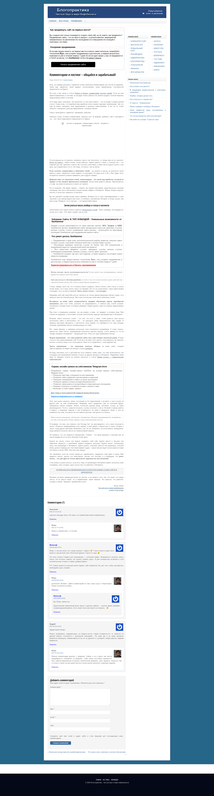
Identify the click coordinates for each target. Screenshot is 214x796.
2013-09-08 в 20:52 (59, 598)
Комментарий (55, 687)
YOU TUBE (158, 59)
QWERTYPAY (159, 48)
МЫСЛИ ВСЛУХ (137, 45)
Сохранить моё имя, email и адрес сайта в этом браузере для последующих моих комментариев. (86, 737)
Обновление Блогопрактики (140, 83)
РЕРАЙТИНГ (158, 45)
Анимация (114, 780)
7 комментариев (67, 80)
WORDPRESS (159, 56)
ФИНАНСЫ (135, 68)
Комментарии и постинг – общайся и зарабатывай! (83, 74)
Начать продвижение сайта (73, 64)
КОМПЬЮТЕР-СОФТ (138, 41)
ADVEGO (157, 41)
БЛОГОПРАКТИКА (138, 61)
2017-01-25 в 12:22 (55, 626)
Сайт (52, 726)
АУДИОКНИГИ (159, 63)
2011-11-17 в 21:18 (55, 511)
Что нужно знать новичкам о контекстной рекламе (107, 752)
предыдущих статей (89, 210)
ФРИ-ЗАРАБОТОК (137, 72)
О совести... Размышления (140, 103)
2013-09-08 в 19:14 (55, 547)
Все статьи (63, 21)
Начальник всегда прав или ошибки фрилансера (67, 752)
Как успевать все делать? (140, 86)
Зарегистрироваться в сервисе (66, 396)
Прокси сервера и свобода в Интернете (145, 106)
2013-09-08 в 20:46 (57, 580)
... (85, 21)
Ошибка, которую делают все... (142, 96)
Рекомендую (76, 21)
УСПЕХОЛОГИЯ (137, 65)
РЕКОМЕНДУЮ (136, 54)
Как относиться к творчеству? (141, 99)
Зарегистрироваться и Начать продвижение (73, 265)
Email (52, 717)
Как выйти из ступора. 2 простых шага (144, 119)
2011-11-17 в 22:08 (57, 527)
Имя (52, 709)
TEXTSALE (158, 52)
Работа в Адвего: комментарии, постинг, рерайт (93, 93)
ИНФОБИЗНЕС (159, 66)
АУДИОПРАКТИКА (137, 58)
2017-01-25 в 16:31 (57, 653)
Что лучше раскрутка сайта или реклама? (145, 116)
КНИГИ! (156, 70)
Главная (52, 21)
